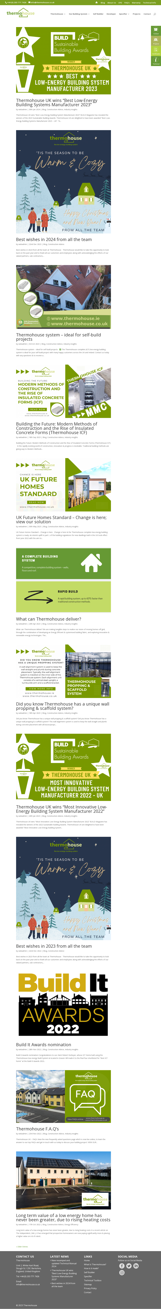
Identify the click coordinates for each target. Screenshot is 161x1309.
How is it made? (91, 1268)
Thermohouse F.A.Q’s (37, 1129)
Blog (103, 3)
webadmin (22, 109)
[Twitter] (129, 1266)
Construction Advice (55, 109)
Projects (136, 14)
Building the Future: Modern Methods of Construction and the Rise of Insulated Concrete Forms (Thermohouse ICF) (56, 428)
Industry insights (70, 109)
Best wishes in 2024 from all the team (54, 239)
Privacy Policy (90, 1288)
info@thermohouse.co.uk (28, 1284)
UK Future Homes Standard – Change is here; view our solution (61, 519)
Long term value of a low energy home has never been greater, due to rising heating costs (63, 1217)
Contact (147, 14)
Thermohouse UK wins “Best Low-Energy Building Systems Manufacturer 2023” (56, 102)
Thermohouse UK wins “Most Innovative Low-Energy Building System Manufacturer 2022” (61, 809)
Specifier (123, 14)
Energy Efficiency (71, 1224)
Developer (111, 14)
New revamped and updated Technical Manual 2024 (64, 1263)
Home (87, 1260)
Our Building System (78, 14)
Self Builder (98, 14)
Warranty (136, 3)
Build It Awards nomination (43, 1044)
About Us (111, 3)
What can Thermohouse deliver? (48, 619)
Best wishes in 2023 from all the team (54, 946)
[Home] (96, 2)
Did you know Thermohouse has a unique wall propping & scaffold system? (62, 706)
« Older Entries (22, 1246)
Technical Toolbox (92, 1280)
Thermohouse (56, 14)
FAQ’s (127, 3)
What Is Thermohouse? (95, 1264)
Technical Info (149, 3)
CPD (120, 3)
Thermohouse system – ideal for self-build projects (58, 337)
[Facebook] (122, 1266)
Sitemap (88, 1284)
